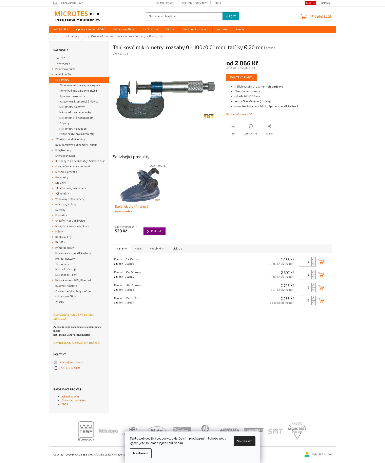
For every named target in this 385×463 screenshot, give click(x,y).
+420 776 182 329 (69, 368)
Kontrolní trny (63, 237)
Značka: (120, 54)
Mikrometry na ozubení (73, 129)
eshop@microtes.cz (71, 362)
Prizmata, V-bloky (65, 205)
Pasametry (61, 177)
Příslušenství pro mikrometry (77, 134)
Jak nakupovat (164, 3)
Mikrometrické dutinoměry (75, 112)
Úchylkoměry (63, 150)
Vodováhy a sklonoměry (69, 199)
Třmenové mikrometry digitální (78, 91)
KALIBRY (60, 242)
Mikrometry (62, 80)
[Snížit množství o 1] (313, 264)
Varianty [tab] (122, 249)
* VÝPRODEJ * (63, 64)
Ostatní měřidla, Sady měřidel (73, 291)
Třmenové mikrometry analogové (79, 85)
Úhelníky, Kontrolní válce (70, 221)
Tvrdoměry (62, 264)
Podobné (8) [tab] (157, 249)
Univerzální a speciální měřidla (73, 253)
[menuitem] (60, 29)
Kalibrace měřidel (66, 297)
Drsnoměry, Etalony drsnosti (72, 167)
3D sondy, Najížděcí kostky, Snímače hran (80, 161)
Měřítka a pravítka (66, 172)
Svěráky (60, 210)
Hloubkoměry (63, 75)
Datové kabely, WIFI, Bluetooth (73, 280)
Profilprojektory (65, 259)
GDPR (218, 3)
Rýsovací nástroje (66, 286)
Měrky (59, 232)
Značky (59, 302)
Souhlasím (244, 441)
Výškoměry (62, 194)
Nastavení (140, 453)
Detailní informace (237, 114)
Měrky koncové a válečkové (72, 226)
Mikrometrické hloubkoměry (76, 118)
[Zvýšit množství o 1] (313, 259)
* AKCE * (60, 58)
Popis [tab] (138, 249)
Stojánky (60, 183)
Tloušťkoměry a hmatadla (70, 188)
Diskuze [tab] (177, 249)
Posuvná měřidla (65, 69)
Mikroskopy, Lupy (66, 275)
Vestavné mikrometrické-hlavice (78, 102)
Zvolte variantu (241, 77)
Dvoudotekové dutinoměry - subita (76, 145)
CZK (309, 3)
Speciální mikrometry (72, 96)
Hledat (231, 16)
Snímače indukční (65, 156)
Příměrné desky (65, 248)
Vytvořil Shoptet (322, 455)
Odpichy (64, 123)
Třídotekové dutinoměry (70, 139)
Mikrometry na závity (72, 107)
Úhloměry (61, 215)
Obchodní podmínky (194, 3)
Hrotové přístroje (65, 269)
